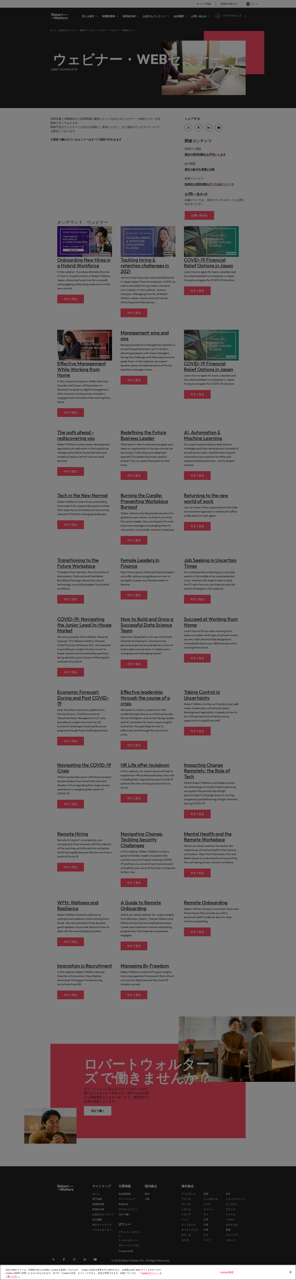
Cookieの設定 (227, 1272)
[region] (148, 1272)
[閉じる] (290, 1272)
